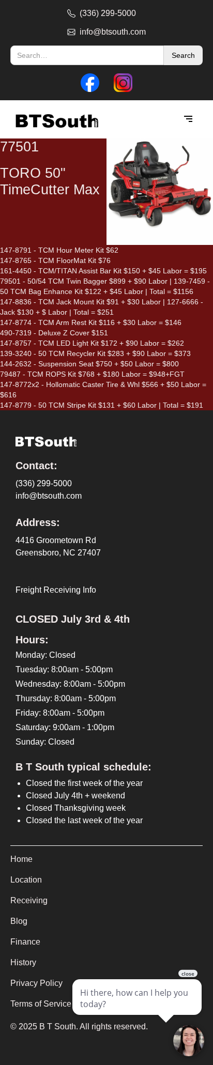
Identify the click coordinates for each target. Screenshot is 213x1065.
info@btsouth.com (49, 495)
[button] (188, 119)
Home (21, 859)
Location (26, 879)
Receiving (29, 900)
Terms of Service (40, 1003)
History (23, 962)
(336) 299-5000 (44, 483)
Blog (18, 921)
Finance (25, 941)
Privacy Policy (36, 983)
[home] (54, 119)
